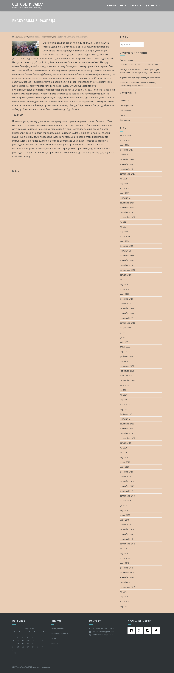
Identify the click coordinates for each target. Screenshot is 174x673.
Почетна (111, 5)
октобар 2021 (126, 375)
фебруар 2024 (126, 246)
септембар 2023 (127, 270)
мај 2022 (124, 342)
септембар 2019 (127, 496)
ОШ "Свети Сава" (27, 4)
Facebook (54, 644)
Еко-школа (125, 120)
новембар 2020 (127, 428)
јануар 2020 (125, 476)
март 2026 (124, 145)
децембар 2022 (127, 308)
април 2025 (125, 188)
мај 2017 (124, 596)
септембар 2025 (127, 174)
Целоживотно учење (59, 634)
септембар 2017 (127, 587)
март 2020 (124, 467)
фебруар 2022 (126, 356)
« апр (14, 653)
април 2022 (125, 346)
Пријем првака (126, 60)
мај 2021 (124, 399)
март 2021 (124, 409)
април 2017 (125, 601)
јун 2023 (123, 279)
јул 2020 (123, 447)
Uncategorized (126, 105)
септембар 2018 (127, 543)
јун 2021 (123, 395)
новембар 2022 (127, 313)
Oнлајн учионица (57, 628)
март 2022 (124, 351)
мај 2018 (124, 553)
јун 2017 (123, 591)
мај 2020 (124, 457)
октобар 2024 (126, 212)
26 (23, 647)
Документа (151, 5)
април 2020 (125, 462)
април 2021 (125, 404)
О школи (134, 5)
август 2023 (125, 275)
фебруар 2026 (126, 149)
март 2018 (124, 563)
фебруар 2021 (126, 414)
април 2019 (125, 515)
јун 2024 (123, 226)
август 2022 (125, 327)
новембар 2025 (127, 164)
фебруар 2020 (126, 471)
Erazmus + (124, 100)
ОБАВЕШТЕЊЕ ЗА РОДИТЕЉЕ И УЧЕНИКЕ (139, 64)
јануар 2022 (125, 361)
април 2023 (125, 289)
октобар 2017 (126, 582)
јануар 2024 (125, 250)
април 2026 (125, 140)
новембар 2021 (127, 370)
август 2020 (125, 443)
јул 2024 (123, 222)
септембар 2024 (127, 217)
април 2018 (125, 558)
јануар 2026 (125, 154)
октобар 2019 (126, 491)
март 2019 (124, 520)
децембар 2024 (127, 202)
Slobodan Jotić (50, 37)
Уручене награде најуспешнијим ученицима (140, 77)
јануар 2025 (125, 198)
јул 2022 (123, 332)
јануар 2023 (125, 303)
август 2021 (125, 385)
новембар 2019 (127, 486)
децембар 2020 (127, 423)
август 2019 (125, 500)
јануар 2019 (125, 524)
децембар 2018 (127, 529)
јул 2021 (123, 390)
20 (28, 644)
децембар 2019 (127, 481)
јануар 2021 (125, 419)
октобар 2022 (126, 318)
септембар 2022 (127, 323)
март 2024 (124, 241)
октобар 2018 (126, 539)
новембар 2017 (127, 577)
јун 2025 (123, 178)
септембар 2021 (127, 380)
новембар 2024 (127, 207)
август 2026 (125, 135)
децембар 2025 (127, 159)
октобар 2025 (126, 169)
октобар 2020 (126, 433)
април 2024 (125, 236)
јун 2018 (123, 548)
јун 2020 (123, 452)
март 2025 (124, 193)
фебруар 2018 (126, 567)
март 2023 (124, 294)
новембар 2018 (127, 534)
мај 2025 (124, 183)
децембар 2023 (127, 255)
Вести (123, 5)
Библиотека (125, 110)
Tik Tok (53, 639)
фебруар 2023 (126, 299)
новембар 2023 (127, 260)
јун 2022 (123, 337)
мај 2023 (124, 284)
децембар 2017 (127, 572)
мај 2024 (124, 231)
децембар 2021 (127, 366)
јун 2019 (123, 505)
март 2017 (124, 606)
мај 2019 (124, 510)
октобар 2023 (126, 265)
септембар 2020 (127, 438)
